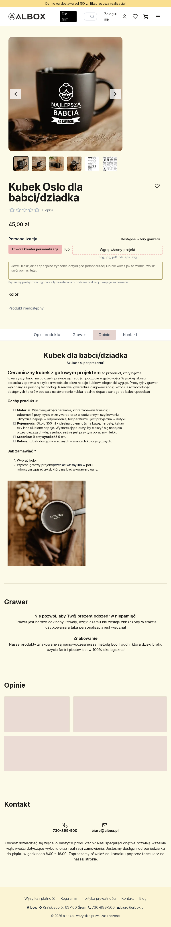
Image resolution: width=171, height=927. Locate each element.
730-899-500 (103, 907)
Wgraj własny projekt (117, 249)
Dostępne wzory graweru (140, 239)
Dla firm (65, 16)
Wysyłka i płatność (39, 898)
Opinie (104, 334)
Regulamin (69, 898)
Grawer (79, 334)
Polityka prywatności (99, 898)
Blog (143, 898)
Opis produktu (47, 334)
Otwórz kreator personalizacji (35, 249)
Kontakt (130, 334)
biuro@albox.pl (132, 907)
